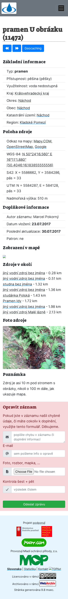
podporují (39, 523)
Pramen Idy (12, 301)
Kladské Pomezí (33, 122)
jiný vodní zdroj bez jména (24, 273)
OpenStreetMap (20, 147)
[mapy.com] (34, 542)
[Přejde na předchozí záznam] (7, 48)
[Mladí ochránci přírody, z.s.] (34, 560)
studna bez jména (17, 284)
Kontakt (43, 569)
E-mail (8, 445)
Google (40, 147)
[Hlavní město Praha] (47, 531)
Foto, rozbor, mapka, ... (21, 463)
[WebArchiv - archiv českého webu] (47, 584)
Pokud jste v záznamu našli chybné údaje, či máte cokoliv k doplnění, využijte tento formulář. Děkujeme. (31, 421)
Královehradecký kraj (32, 93)
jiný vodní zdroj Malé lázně (24, 312)
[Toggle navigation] (61, 8)
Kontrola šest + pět (18, 481)
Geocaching (33, 48)
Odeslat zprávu (34, 504)
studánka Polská (16, 295)
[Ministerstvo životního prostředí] (27, 531)
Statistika (30, 569)
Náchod (24, 100)
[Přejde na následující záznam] (16, 48)
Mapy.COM (42, 141)
